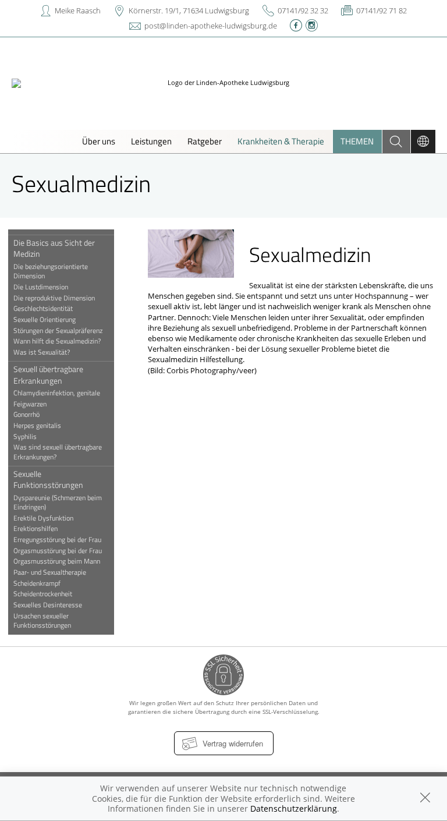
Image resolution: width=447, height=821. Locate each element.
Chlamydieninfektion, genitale (56, 393)
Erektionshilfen (35, 528)
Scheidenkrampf (37, 583)
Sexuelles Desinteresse (47, 605)
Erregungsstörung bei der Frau (57, 540)
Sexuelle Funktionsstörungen (48, 479)
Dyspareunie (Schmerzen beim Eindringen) (57, 502)
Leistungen (151, 141)
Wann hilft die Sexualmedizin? (57, 341)
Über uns (98, 141)
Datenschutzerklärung (293, 808)
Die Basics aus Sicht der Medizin (54, 248)
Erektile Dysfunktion (43, 518)
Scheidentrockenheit (42, 594)
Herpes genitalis (37, 425)
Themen (357, 141)
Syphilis (25, 436)
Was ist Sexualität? (41, 352)
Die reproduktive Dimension (54, 298)
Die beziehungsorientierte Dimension (50, 271)
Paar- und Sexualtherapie (49, 572)
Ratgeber (204, 141)
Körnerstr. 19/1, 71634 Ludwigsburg (189, 10)
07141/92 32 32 (303, 10)
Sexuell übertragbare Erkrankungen (48, 374)
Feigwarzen (30, 404)
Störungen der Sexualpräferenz (57, 330)
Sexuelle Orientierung (44, 319)
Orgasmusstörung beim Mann (56, 561)
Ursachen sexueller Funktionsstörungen (42, 621)
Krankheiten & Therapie (280, 141)
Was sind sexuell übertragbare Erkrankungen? (57, 452)
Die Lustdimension (40, 287)
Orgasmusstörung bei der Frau (57, 551)
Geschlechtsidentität (43, 308)
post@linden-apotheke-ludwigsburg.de (210, 25)
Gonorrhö (26, 414)
